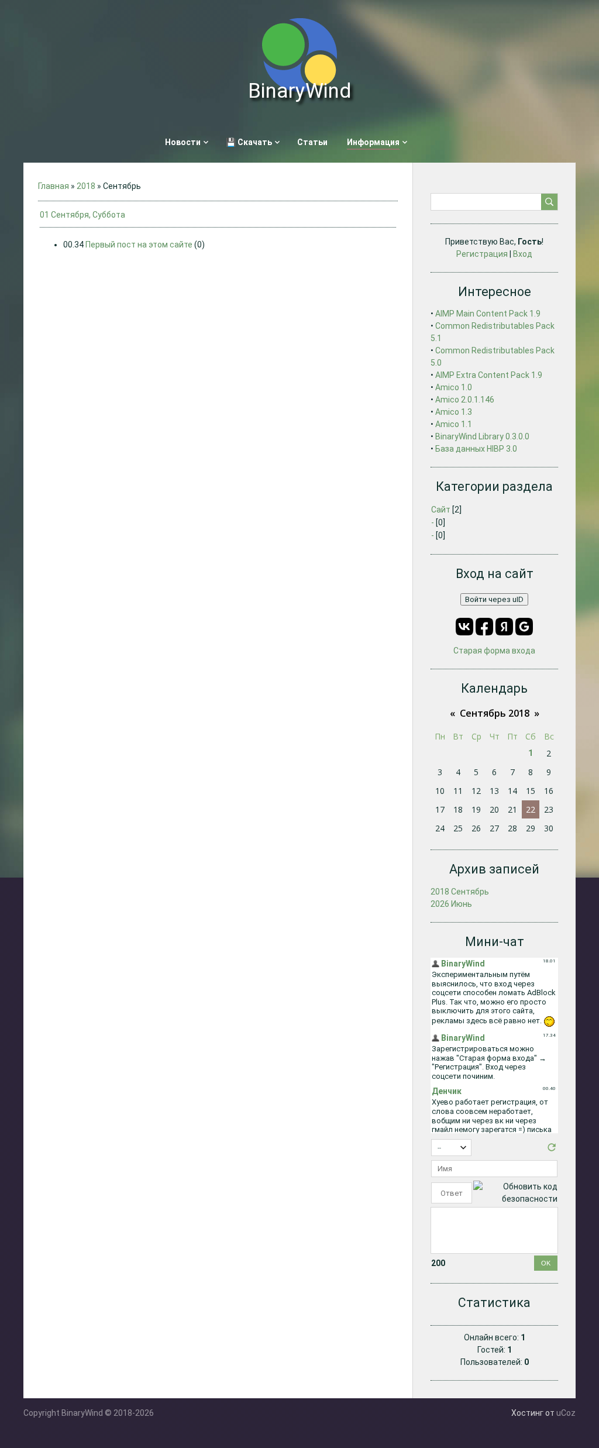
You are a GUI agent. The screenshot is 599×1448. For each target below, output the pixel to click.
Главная (53, 186)
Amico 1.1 (453, 424)
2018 (86, 186)
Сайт (440, 509)
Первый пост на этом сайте (138, 244)
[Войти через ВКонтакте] (464, 626)
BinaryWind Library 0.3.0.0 (482, 436)
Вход (522, 254)
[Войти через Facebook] (484, 626)
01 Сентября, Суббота (82, 214)
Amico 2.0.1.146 (464, 399)
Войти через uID (494, 599)
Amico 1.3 (453, 412)
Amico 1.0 (453, 387)
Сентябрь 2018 (494, 713)
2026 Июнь (451, 904)
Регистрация (482, 254)
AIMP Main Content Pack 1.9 (488, 313)
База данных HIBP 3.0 (476, 448)
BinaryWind (299, 91)
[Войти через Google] (524, 626)
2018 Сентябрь (460, 891)
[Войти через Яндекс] (504, 626)
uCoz (566, 1413)
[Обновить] (551, 1150)
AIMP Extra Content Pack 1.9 (488, 375)
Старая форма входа (494, 650)
